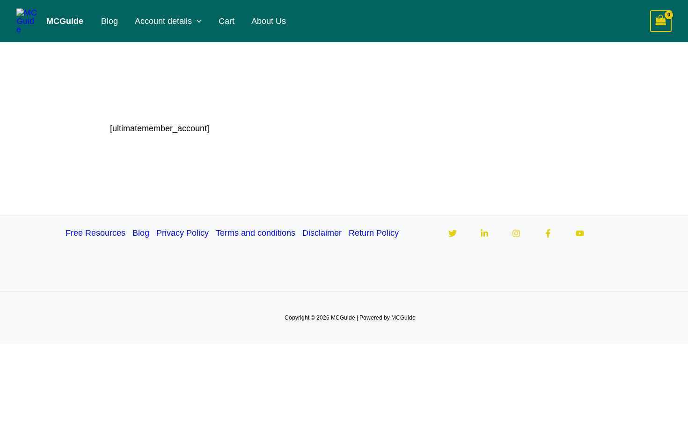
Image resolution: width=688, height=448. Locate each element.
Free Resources (95, 233)
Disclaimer (322, 233)
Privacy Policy (182, 233)
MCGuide (64, 21)
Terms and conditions (255, 233)
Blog (109, 21)
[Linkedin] (484, 233)
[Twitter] (452, 233)
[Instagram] (516, 233)
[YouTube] (580, 233)
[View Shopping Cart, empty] (661, 21)
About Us (268, 21)
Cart (226, 21)
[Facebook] (548, 233)
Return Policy (374, 233)
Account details (163, 21)
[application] (197, 21)
